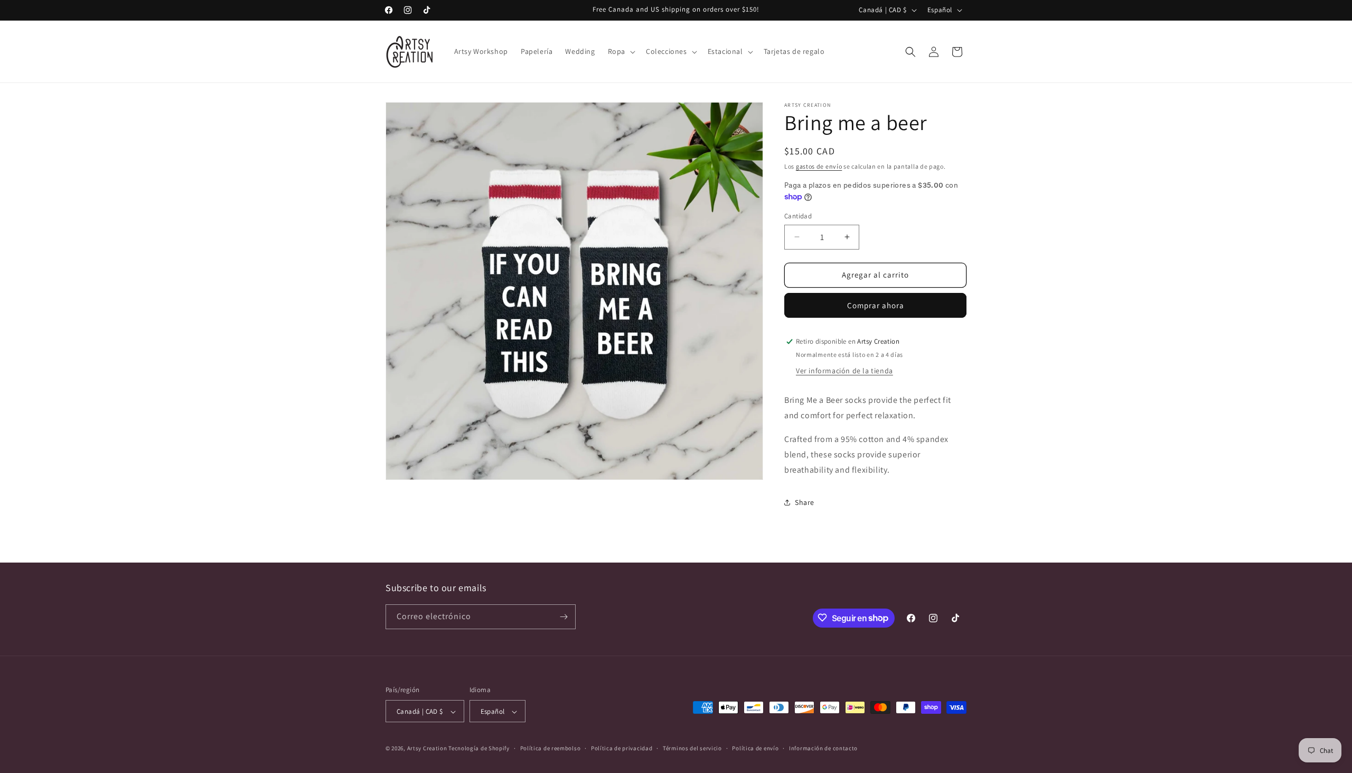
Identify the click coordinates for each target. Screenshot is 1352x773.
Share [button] (804, 502)
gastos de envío (819, 166)
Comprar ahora (875, 305)
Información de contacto (823, 748)
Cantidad (798, 215)
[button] (621, 51)
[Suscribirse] (563, 616)
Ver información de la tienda (844, 370)
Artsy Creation (427, 748)
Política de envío (755, 748)
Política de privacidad (621, 748)
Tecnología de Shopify (479, 748)
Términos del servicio (692, 748)
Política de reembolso (550, 748)
